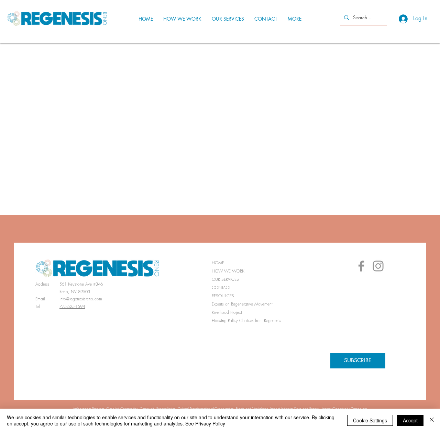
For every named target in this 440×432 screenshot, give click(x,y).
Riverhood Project (227, 312)
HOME (218, 263)
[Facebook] (361, 266)
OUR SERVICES (225, 279)
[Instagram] (378, 266)
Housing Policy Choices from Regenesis (245, 320)
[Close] (432, 420)
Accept (410, 420)
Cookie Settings (370, 420)
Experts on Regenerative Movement (242, 304)
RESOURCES (223, 296)
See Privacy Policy (205, 423)
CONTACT (221, 287)
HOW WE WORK (228, 271)
